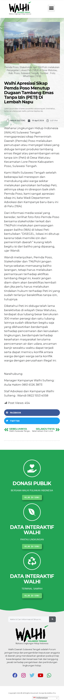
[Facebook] (14, 675)
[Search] (52, 619)
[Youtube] (40, 675)
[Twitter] (32, 675)
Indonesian (42, 698)
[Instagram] (23, 675)
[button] (51, 8)
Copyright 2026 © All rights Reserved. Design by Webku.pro (32, 693)
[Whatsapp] (49, 675)
